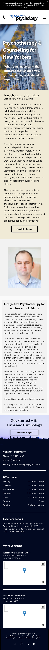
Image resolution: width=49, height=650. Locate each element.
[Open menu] (44, 17)
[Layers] (42, 563)
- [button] (6, 567)
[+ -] (24, 573)
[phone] (28, 644)
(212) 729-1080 (17, 456)
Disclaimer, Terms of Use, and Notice (18, 638)
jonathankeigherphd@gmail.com (24, 464)
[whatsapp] (21, 644)
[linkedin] (34, 644)
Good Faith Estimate (13, 636)
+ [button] (6, 563)
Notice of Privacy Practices (31, 636)
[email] (15, 644)
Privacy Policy (36, 638)
